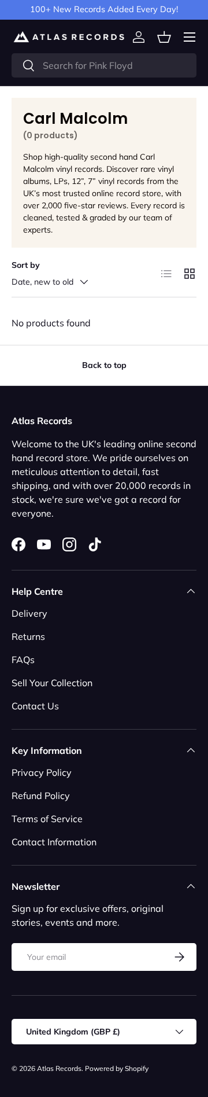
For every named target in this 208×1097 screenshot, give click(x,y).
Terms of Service (47, 818)
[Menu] (189, 37)
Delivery (29, 613)
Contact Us (35, 706)
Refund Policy (41, 795)
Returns (28, 636)
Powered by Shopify (116, 1068)
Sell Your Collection (52, 683)
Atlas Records (59, 1068)
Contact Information (54, 842)
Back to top (104, 365)
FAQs (23, 659)
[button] (164, 37)
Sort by (26, 265)
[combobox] (104, 65)
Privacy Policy (42, 772)
